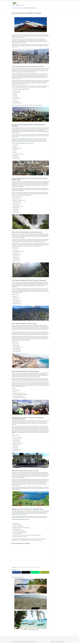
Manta (32, 567)
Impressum (37, 641)
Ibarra (23, 567)
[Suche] (66, 5)
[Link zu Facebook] (66, 641)
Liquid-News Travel (14, 641)
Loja (30, 567)
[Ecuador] (30, 25)
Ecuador (13, 14)
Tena (39, 567)
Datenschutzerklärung (32, 641)
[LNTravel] (15, 3)
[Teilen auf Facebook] (16, 572)
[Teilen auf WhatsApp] (35, 572)
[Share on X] (26, 572)
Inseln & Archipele (27, 567)
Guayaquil (20, 567)
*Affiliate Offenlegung (27, 641)
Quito (34, 567)
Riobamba (37, 567)
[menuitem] (13, 5)
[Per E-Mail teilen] (44, 572)
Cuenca (17, 567)
